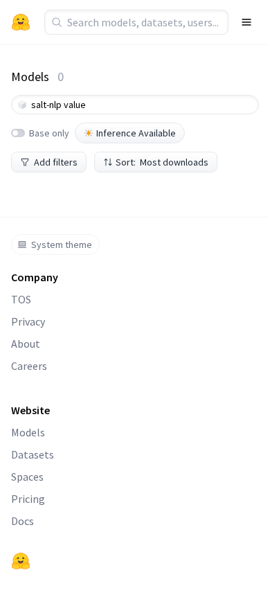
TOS (21, 299)
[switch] (18, 133)
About (25, 343)
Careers (29, 366)
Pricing (28, 499)
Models (28, 432)
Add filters (56, 162)
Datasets (32, 454)
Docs (22, 521)
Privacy (28, 321)
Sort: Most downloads (162, 162)
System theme (61, 244)
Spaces (27, 476)
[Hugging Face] (20, 561)
